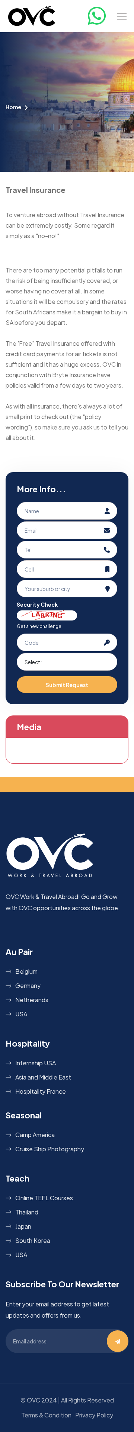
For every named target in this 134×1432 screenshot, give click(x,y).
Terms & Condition (46, 1415)
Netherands (31, 1000)
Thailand (26, 1212)
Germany (28, 985)
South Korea (32, 1240)
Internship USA (35, 1063)
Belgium (26, 971)
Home (13, 107)
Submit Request (67, 684)
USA (21, 1014)
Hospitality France (40, 1091)
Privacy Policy (94, 1415)
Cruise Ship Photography (49, 1149)
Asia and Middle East (43, 1077)
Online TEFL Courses (44, 1198)
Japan (23, 1226)
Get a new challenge (39, 626)
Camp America (35, 1135)
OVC (33, 1400)
